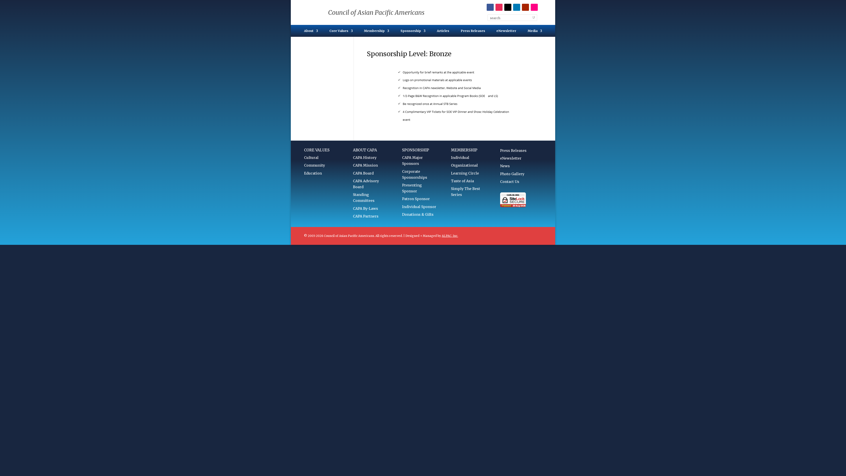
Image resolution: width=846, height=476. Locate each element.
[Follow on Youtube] (525, 7)
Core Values (338, 31)
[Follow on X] (507, 7)
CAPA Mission (365, 165)
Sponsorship (411, 31)
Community (314, 165)
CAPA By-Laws (365, 208)
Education (313, 173)
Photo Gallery (512, 174)
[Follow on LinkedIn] (516, 7)
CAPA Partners (365, 216)
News (505, 166)
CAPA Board (363, 173)
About (309, 31)
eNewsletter (506, 31)
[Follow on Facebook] (490, 7)
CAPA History (365, 157)
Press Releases (473, 31)
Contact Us (509, 181)
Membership (374, 31)
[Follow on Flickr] (534, 7)
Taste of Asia (462, 181)
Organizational (464, 165)
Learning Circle (465, 173)
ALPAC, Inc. (450, 236)
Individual (460, 157)
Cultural (311, 157)
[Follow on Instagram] (499, 7)
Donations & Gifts (418, 214)
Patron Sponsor (416, 199)
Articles (443, 31)
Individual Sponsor (419, 207)
